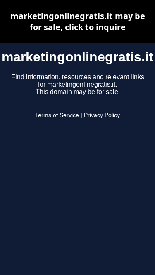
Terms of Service (57, 115)
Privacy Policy (102, 115)
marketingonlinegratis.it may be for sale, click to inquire (77, 21)
